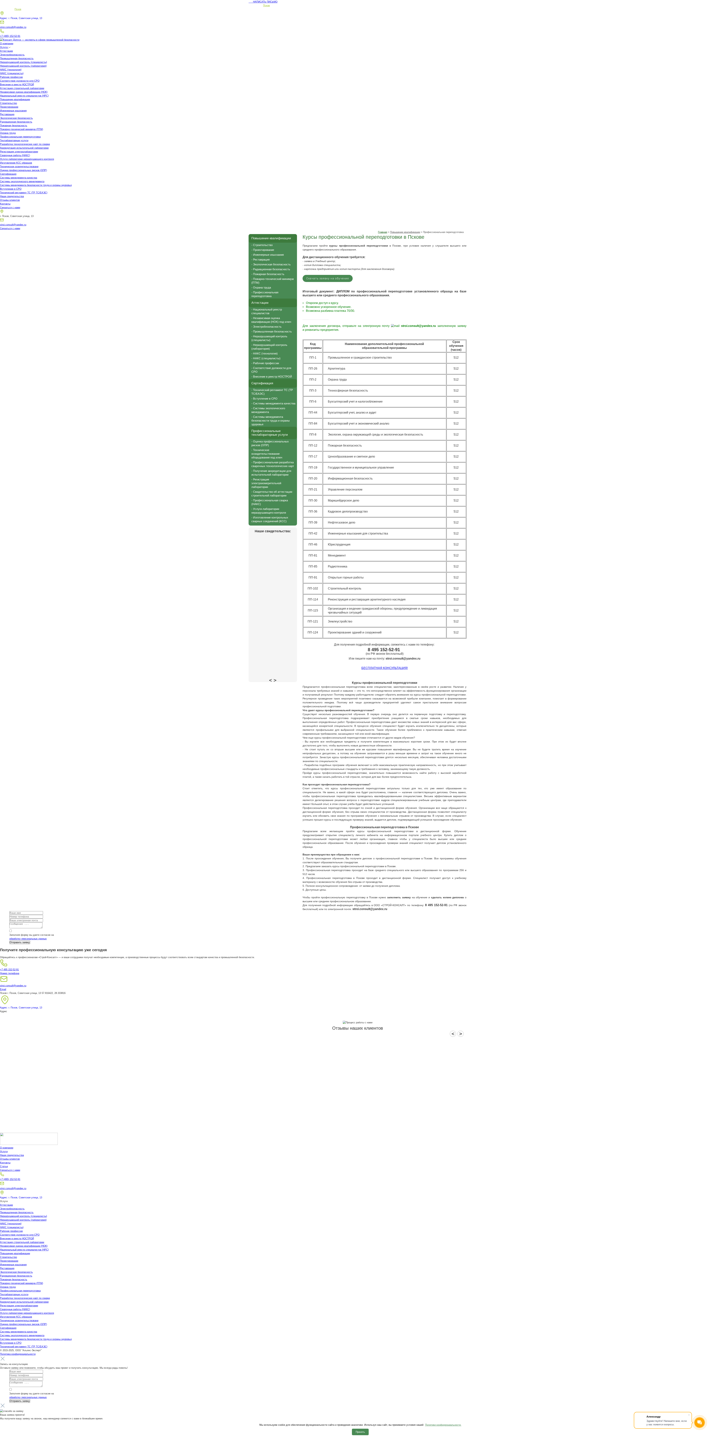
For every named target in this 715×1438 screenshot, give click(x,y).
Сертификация (8, 174)
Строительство (8, 103)
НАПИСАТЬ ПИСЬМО (263, 1)
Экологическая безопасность (16, 118)
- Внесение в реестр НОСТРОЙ (271, 376)
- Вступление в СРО (264, 398)
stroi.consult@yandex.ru (13, 27)
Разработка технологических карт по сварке (25, 144)
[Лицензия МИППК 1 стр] (273, 557)
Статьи (4, 1166)
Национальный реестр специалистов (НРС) (24, 95)
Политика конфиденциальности (18, 1354)
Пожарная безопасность (13, 125)
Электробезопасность (12, 54)
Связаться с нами (10, 207)
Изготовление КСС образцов (16, 162)
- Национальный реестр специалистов (266, 311)
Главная (382, 232)
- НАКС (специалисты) (265, 358)
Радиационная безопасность (16, 121)
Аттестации (6, 51)
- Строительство (262, 245)
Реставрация (7, 114)
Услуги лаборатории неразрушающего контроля (27, 159)
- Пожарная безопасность (267, 274)
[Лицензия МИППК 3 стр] (273, 654)
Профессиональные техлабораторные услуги (269, 432)
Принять (360, 1432)
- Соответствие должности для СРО (271, 369)
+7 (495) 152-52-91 (10, 36)
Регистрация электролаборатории (19, 151)
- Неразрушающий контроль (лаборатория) (269, 346)
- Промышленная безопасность (271, 331)
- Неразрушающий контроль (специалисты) (269, 338)
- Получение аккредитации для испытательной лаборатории (271, 472)
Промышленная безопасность (17, 58)
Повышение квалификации (15, 99)
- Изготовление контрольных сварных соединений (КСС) (269, 519)
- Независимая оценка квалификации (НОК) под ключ (271, 319)
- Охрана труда (261, 287)
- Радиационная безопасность (270, 269)
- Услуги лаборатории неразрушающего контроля (268, 510)
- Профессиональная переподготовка (264, 294)
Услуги (4, 47)
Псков (266, 5)
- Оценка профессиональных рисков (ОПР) (270, 443)
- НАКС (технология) (264, 353)
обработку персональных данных (28, 938)
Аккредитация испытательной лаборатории (24, 147)
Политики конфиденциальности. (443, 1424)
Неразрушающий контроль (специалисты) (23, 62)
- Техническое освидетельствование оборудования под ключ (266, 453)
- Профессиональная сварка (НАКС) (269, 502)
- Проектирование (262, 249)
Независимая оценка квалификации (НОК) (23, 92)
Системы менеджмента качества (18, 177)
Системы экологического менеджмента (22, 181)
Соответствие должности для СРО (19, 80)
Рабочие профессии (11, 77)
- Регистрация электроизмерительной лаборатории (266, 483)
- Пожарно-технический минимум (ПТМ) (272, 280)
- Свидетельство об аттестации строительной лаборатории (271, 493)
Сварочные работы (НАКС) (15, 155)
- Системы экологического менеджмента (268, 410)
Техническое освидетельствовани (19, 166)
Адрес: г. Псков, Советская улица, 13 (21, 18)
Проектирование (9, 106)
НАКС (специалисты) (11, 73)
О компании (6, 43)
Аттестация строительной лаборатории (22, 88)
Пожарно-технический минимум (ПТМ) (21, 129)
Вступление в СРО (10, 188)
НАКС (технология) (10, 69)
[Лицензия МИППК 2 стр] (273, 605)
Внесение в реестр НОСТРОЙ (17, 84)
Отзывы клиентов (10, 200)
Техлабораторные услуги (14, 140)
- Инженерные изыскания (267, 254)
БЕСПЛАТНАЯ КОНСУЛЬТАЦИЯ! (384, 668)
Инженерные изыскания (13, 110)
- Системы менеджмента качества (273, 403)
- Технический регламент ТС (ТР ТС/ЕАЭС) (272, 391)
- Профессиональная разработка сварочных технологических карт (272, 464)
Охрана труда (8, 133)
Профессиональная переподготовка (20, 136)
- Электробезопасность (266, 326)
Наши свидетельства (12, 196)
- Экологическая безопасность (271, 264)
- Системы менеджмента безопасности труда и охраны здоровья (270, 420)
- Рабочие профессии (265, 363)
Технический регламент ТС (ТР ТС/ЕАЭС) (23, 192)
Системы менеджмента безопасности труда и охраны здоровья (36, 185)
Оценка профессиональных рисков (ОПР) (23, 170)
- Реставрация (260, 259)
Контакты (5, 203)
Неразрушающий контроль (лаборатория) (23, 65)
